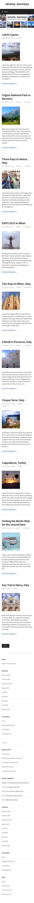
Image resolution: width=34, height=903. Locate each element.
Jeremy (18, 38)
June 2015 (5, 696)
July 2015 (4, 692)
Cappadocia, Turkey (14, 463)
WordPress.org (6, 894)
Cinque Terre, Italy (13, 400)
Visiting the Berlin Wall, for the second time (16, 522)
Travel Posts (6, 729)
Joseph (4, 783)
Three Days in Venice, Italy (15, 160)
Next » (6, 646)
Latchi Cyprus (10, 34)
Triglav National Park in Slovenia (16, 96)
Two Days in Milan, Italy (16, 284)
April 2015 (5, 705)
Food (3, 721)
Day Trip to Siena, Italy (15, 585)
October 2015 (6, 679)
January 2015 (6, 709)
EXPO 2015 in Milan (13, 223)
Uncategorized (6, 734)
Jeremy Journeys (17, 4)
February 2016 (6, 675)
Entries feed (5, 886)
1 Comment (27, 102)
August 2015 (5, 688)
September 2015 (7, 684)
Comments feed (7, 890)
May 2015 (4, 701)
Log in (4, 881)
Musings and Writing (8, 725)
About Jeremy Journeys (9, 663)
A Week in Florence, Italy (17, 342)
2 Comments (27, 287)
